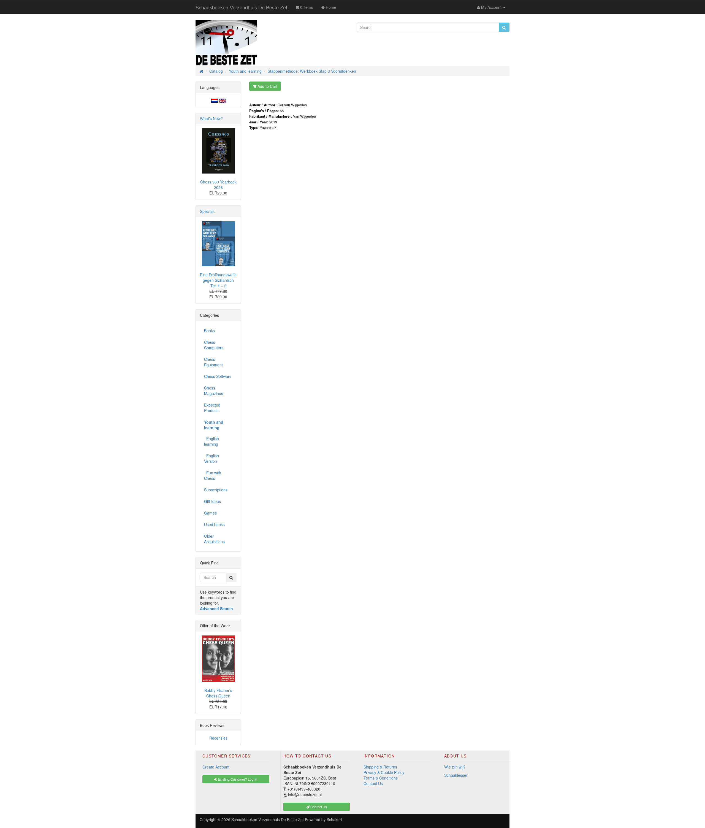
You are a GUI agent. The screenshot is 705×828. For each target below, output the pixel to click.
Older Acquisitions (214, 538)
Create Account (215, 767)
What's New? (211, 118)
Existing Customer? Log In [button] (237, 779)
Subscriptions (215, 490)
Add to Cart (266, 86)
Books (209, 330)
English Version (211, 458)
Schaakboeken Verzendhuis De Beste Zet (241, 7)
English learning (211, 441)
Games (210, 513)
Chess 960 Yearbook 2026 (218, 184)
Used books (214, 524)
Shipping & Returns (380, 767)
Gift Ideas (212, 501)
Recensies (218, 738)
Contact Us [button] (318, 806)
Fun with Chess (212, 475)
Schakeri (334, 819)
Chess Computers (213, 344)
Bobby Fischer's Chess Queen (218, 693)
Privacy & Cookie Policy (384, 772)
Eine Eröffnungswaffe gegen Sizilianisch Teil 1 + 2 (218, 280)
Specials (207, 211)
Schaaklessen (456, 775)
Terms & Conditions (381, 778)
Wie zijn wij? (454, 767)
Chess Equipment (213, 361)
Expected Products (212, 407)
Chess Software (218, 376)
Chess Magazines (213, 390)
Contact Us (373, 783)
